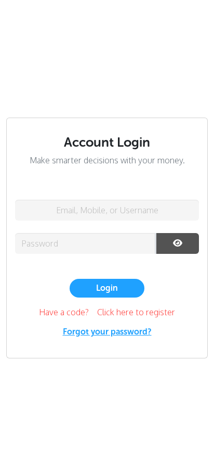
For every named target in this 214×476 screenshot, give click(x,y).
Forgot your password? (107, 332)
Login (107, 288)
